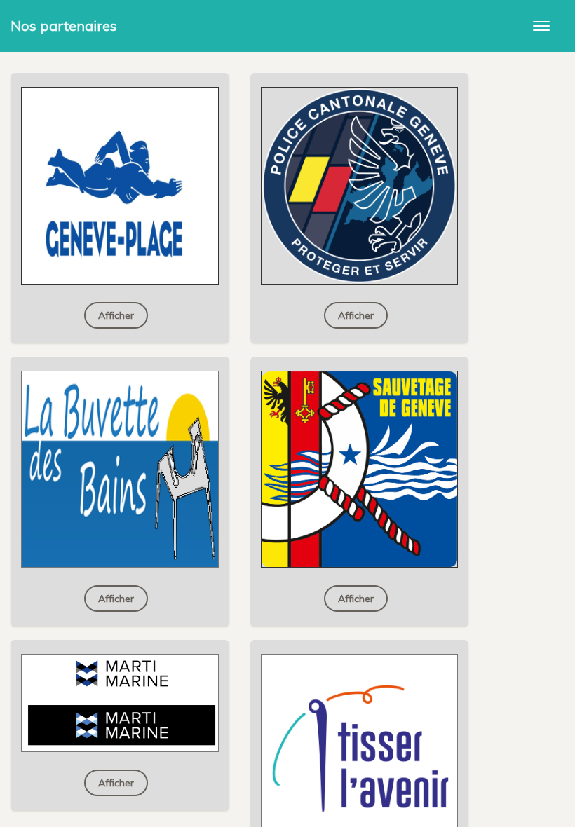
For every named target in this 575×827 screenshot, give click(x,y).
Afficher (116, 315)
